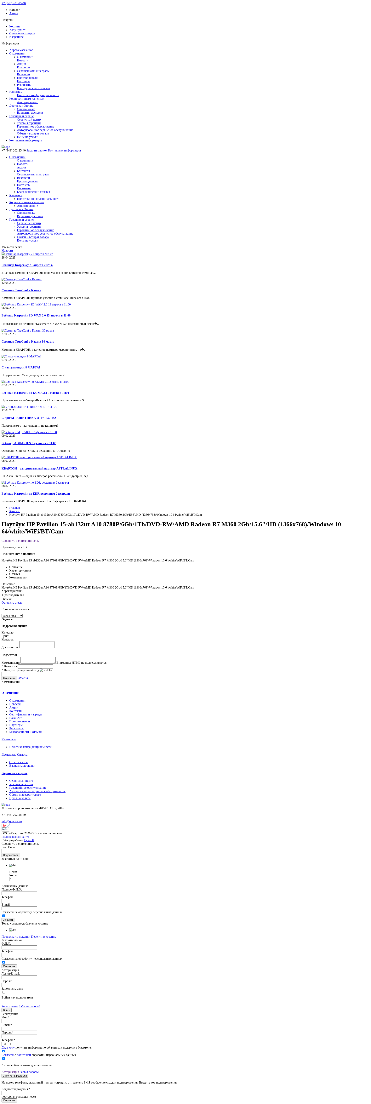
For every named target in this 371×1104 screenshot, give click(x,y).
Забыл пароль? (29, 1071)
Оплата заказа (26, 109)
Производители (27, 77)
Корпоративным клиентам (26, 98)
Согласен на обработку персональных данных (32, 912)
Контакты (23, 67)
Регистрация (10, 1006)
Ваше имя (9, 666)
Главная (14, 507)
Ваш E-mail (9, 847)
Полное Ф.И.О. (12, 889)
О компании (17, 53)
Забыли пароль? (29, 1006)
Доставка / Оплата (21, 105)
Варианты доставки (30, 112)
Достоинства (10, 647)
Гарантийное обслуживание (35, 126)
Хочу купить (17, 29)
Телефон (7, 897)
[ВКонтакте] (4, 1002)
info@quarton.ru (12, 821)
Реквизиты (24, 84)
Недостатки (9, 655)
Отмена (23, 678)
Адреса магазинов (21, 50)
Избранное (16, 36)
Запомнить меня (12, 988)
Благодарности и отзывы (33, 88)
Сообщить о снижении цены (20, 540)
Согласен (8, 1054)
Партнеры (23, 81)
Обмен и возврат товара (33, 133)
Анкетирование (27, 102)
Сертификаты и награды (33, 70)
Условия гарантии (29, 123)
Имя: (5, 1017)
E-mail (6, 904)
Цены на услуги (27, 137)
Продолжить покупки (16, 936)
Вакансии (23, 74)
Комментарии (11, 662)
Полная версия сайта (15, 836)
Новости (22, 60)
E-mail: (7, 1025)
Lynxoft (29, 840)
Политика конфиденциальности (38, 95)
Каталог (14, 511)
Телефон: (8, 1040)
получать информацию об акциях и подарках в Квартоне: (47, 1047)
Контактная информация (25, 140)
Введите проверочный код (20, 670)
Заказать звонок (36, 150)
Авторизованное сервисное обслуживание (45, 130)
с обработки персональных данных (39, 1054)
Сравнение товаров (22, 33)
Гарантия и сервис (21, 116)
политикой (24, 1054)
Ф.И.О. (6, 943)
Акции (13, 13)
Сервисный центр (29, 119)
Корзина (14, 26)
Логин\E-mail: (11, 973)
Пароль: (7, 981)
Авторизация (10, 1071)
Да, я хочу (8, 1047)
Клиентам (15, 91)
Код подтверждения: (16, 1089)
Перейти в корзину (43, 936)
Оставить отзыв (12, 602)
